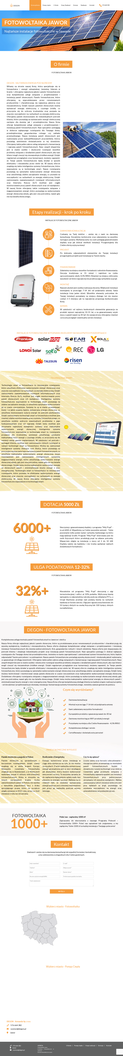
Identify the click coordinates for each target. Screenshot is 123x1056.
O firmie (56, 5)
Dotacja (75, 5)
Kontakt (91, 5)
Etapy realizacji (90, 1045)
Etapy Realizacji (65, 5)
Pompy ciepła (47, 5)
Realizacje (84, 5)
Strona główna (35, 5)
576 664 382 (106, 5)
